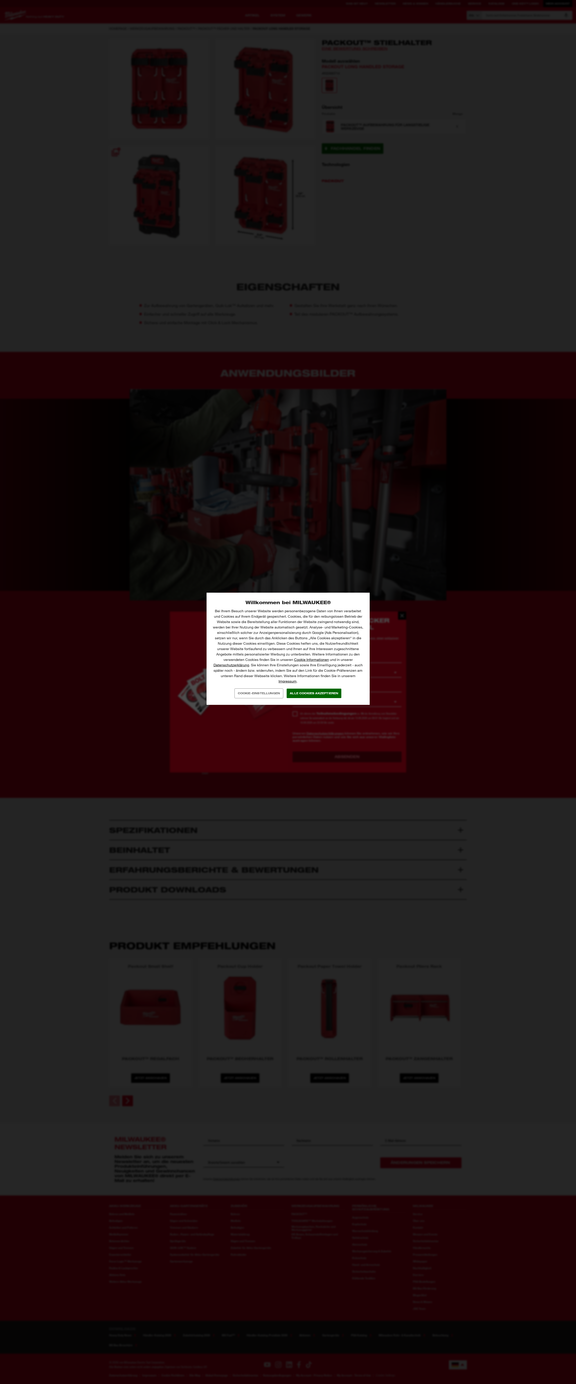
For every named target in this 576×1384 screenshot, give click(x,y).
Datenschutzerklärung (231, 665)
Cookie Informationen (311, 660)
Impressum (288, 681)
